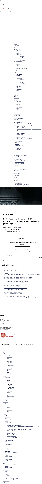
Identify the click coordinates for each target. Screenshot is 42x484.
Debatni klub (17, 173)
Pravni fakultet (17, 115)
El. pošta (7, 260)
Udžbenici (6, 455)
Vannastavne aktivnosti (19, 145)
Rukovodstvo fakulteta (19, 118)
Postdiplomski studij (18, 61)
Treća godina (22, 58)
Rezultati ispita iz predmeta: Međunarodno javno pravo (12, 285)
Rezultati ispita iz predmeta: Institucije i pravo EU (11, 286)
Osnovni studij (17, 49)
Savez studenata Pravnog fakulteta (21, 169)
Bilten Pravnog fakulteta (19, 163)
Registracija (7, 472)
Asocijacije (4, 463)
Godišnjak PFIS (18, 153)
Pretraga (16, 180)
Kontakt (15, 189)
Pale (14, 47)
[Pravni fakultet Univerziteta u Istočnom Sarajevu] (21, 27)
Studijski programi (18, 122)
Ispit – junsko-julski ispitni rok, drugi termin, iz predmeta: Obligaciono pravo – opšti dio (17, 278)
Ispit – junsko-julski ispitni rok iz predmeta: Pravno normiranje (13, 289)
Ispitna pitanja (19, 54)
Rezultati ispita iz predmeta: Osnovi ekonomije (11, 269)
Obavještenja (16, 95)
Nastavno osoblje (8, 422)
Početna (15, 44)
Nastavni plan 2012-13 (21, 131)
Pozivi (18, 149)
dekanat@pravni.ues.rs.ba (4, 321)
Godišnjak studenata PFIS (19, 162)
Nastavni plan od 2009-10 (21, 134)
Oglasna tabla (19, 50)
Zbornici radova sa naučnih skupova (21, 155)
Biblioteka (17, 170)
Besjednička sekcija (18, 171)
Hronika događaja (6, 481)
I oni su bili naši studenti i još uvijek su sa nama (23, 185)
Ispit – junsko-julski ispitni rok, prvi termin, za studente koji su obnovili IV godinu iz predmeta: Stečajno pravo (21, 297)
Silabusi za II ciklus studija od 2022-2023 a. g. (25, 138)
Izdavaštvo (16, 151)
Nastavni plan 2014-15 (21, 127)
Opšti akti (17, 142)
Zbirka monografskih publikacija (20, 160)
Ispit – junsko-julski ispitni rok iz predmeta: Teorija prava (13, 290)
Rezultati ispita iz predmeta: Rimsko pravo (10, 270)
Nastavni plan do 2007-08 (21, 137)
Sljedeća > (7, 264)
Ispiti (18, 53)
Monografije (17, 156)
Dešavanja (19, 148)
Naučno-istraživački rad (19, 141)
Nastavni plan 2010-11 (21, 133)
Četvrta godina (22, 60)
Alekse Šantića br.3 (3, 318)
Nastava (18, 52)
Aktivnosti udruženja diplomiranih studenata (22, 184)
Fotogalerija (17, 144)
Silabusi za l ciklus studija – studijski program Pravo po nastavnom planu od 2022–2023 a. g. (23, 426)
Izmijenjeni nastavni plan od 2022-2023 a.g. (25, 123)
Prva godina (22, 56)
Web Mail (4, 7)
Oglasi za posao (18, 181)
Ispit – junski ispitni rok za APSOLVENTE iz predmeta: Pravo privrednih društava (16, 296)
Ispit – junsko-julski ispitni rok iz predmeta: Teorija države (13, 292)
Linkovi (4, 4)
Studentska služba (18, 140)
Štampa (4, 260)
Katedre (16, 119)
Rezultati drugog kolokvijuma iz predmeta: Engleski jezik (13, 293)
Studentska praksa (18, 146)
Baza (16, 177)
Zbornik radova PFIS (19, 159)
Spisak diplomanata (18, 183)
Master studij (16, 96)
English (16, 116)
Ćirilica (1, 13)
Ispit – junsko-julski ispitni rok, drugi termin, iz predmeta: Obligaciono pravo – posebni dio (18, 277)
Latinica (4, 13)
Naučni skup (17, 114)
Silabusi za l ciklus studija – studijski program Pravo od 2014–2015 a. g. (19, 429)
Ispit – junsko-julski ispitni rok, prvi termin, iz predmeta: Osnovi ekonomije (15, 288)
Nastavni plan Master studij (22, 68)
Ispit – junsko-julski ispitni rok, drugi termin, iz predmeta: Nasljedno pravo (15, 282)
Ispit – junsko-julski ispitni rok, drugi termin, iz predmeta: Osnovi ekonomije (16, 281)
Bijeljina (15, 70)
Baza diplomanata (17, 175)
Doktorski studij (16, 98)
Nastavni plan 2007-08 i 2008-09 (23, 135)
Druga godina (22, 57)
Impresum (4, 5)
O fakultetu (5, 414)
